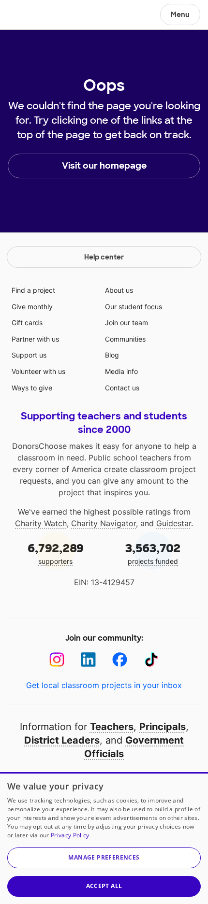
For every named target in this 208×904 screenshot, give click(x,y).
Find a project (33, 290)
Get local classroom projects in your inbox (104, 685)
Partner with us (35, 339)
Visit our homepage (104, 166)
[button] (104, 857)
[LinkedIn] (88, 660)
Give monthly (32, 306)
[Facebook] (120, 660)
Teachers (112, 726)
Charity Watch (41, 523)
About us (119, 290)
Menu (180, 14)
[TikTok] (151, 660)
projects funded (152, 553)
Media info (121, 371)
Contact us (122, 388)
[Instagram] (57, 660)
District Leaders (62, 740)
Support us (29, 355)
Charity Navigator (103, 523)
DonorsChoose (31, 15)
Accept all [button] (104, 886)
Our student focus (133, 306)
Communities (125, 339)
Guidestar (173, 523)
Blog (112, 355)
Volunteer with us (38, 371)
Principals (162, 726)
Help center (104, 257)
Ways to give (32, 388)
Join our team (126, 322)
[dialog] (104, 838)
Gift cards (27, 322)
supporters (56, 553)
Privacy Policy (70, 835)
